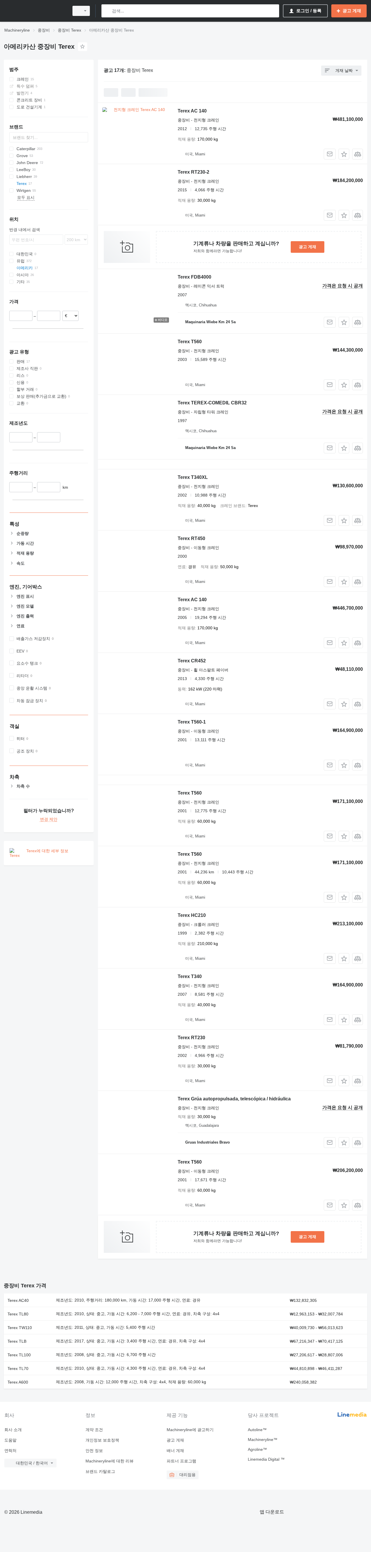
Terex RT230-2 (193, 172)
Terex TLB (17, 1341)
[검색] (107, 10)
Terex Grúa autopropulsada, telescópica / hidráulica (234, 1098)
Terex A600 (18, 1382)
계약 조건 (94, 1429)
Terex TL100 (19, 1355)
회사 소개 (13, 1429)
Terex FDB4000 (194, 277)
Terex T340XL (193, 477)
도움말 (10, 1440)
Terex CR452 (192, 660)
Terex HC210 (192, 915)
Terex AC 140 (192, 110)
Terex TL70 (18, 1368)
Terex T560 (190, 341)
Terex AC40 (18, 1300)
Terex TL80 (18, 1314)
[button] (344, 154)
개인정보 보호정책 (102, 1440)
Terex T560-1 (192, 721)
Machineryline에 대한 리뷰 (110, 1461)
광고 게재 (307, 246)
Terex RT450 (191, 538)
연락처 (10, 1450)
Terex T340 (190, 976)
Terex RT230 (191, 1037)
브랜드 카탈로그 (100, 1471)
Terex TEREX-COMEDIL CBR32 (212, 402)
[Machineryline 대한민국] (34, 10)
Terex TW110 (20, 1327)
